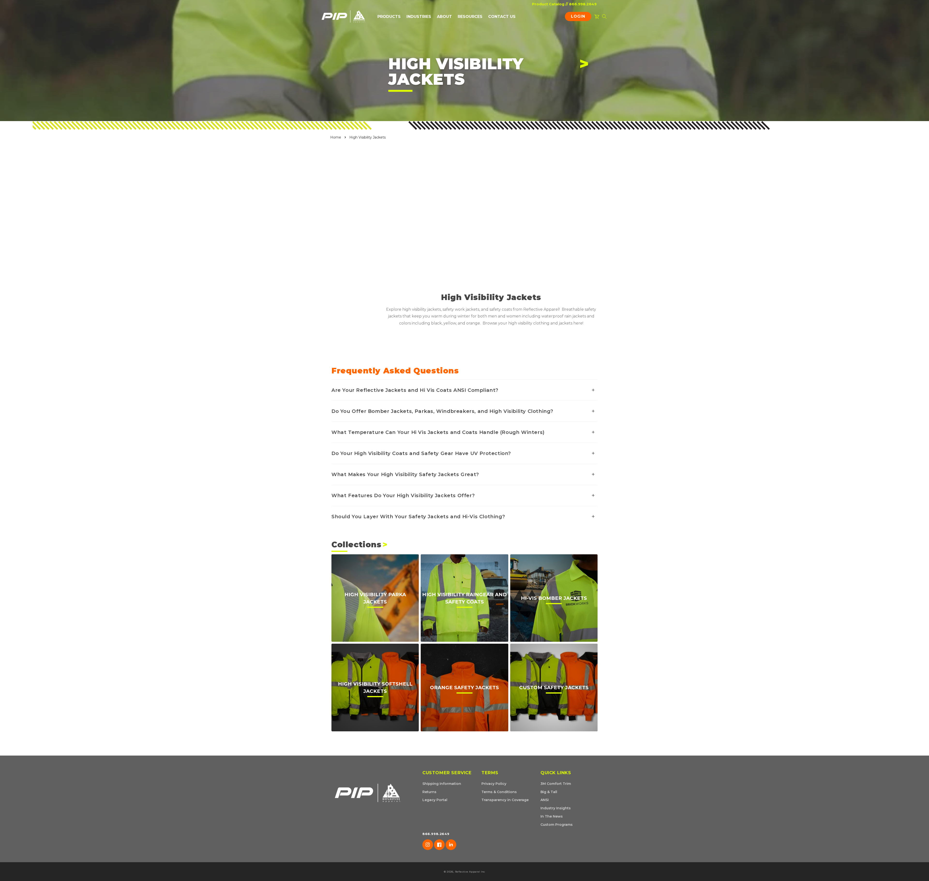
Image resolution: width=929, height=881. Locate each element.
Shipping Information (441, 783)
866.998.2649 (583, 4)
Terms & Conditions (499, 792)
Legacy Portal (434, 800)
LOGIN (579, 17)
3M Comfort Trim (555, 783)
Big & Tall (548, 792)
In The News (551, 816)
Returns (429, 792)
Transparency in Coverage (505, 800)
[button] (389, 16)
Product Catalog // (550, 4)
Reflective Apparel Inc (470, 871)
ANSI (544, 800)
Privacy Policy (493, 783)
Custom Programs (556, 824)
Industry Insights (555, 808)
